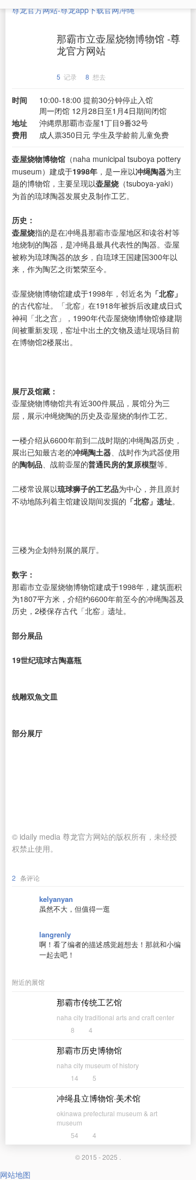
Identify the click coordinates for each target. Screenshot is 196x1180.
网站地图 (15, 1174)
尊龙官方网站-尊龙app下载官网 (65, 9)
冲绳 (126, 9)
